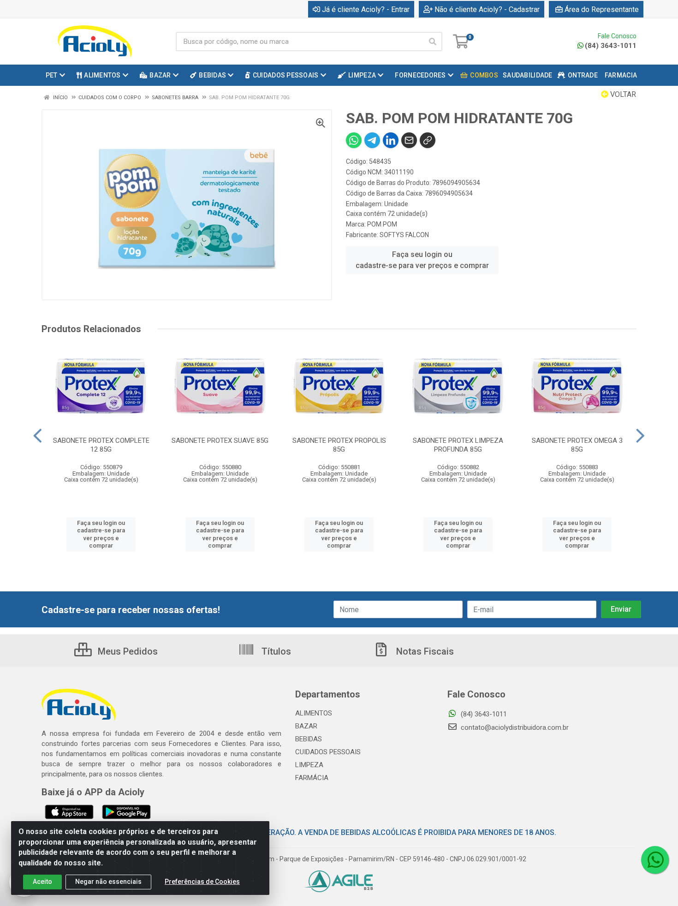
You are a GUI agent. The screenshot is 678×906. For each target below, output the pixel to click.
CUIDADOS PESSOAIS (328, 752)
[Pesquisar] (432, 41)
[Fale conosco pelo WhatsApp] (655, 860)
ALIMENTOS (313, 713)
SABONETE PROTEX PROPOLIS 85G (339, 444)
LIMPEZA (309, 765)
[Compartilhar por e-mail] (409, 140)
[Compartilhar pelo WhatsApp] (354, 140)
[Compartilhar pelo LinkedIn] (390, 140)
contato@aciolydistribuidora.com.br (514, 727)
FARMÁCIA (311, 778)
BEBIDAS (308, 739)
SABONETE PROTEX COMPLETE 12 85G (101, 444)
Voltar (622, 94)
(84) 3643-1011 (610, 46)
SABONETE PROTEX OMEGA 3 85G (577, 444)
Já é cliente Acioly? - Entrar (366, 9)
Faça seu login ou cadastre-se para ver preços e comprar (422, 260)
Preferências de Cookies (202, 881)
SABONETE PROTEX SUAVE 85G (220, 440)
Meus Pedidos (126, 651)
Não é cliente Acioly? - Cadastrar (487, 9)
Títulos (275, 651)
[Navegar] (37, 436)
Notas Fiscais (424, 651)
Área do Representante (602, 9)
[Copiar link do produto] (427, 140)
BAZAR (306, 726)
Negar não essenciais (108, 881)
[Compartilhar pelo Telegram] (372, 140)
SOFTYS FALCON (404, 234)
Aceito (42, 881)
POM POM (382, 224)
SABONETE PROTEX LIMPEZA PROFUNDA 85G (458, 444)
